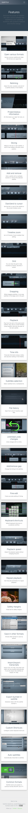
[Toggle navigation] (24, 2)
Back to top (14, 801)
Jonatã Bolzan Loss (19, 804)
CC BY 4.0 (16, 805)
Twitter (15, 808)
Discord (20, 808)
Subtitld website (7, 804)
